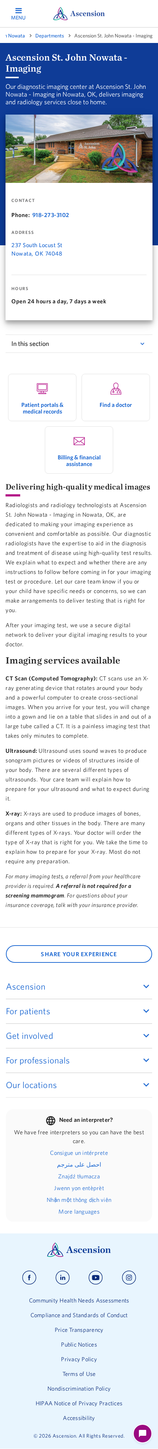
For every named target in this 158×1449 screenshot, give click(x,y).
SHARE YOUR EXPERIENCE (79, 954)
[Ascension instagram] (129, 1278)
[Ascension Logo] (79, 1255)
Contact (23, 200)
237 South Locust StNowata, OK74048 (36, 249)
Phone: (20, 214)
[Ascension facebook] (29, 1278)
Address (22, 232)
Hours (20, 288)
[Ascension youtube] (96, 1278)
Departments (49, 35)
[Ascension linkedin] (62, 1278)
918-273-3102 (50, 214)
